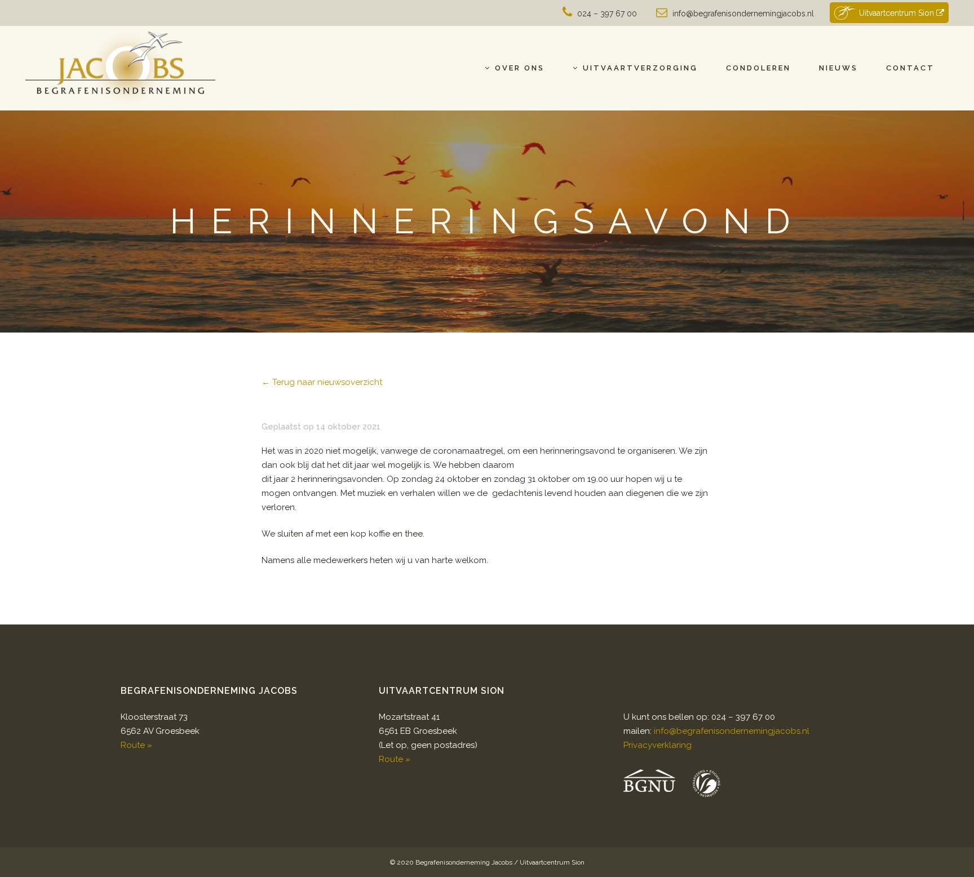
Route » (136, 745)
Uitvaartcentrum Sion (897, 12)
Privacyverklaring (657, 745)
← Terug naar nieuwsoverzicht (322, 382)
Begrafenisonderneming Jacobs (463, 862)
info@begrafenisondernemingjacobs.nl (743, 13)
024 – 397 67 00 (607, 13)
